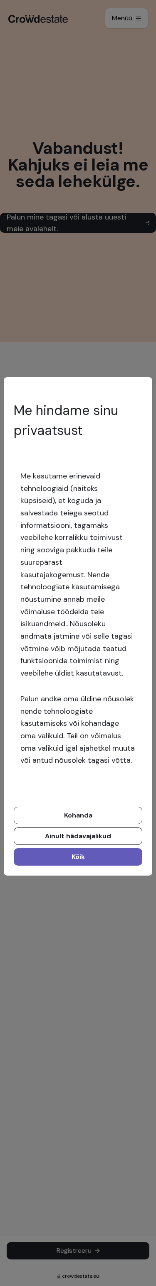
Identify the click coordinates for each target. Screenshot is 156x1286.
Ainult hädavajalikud (78, 836)
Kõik (78, 856)
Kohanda (78, 815)
